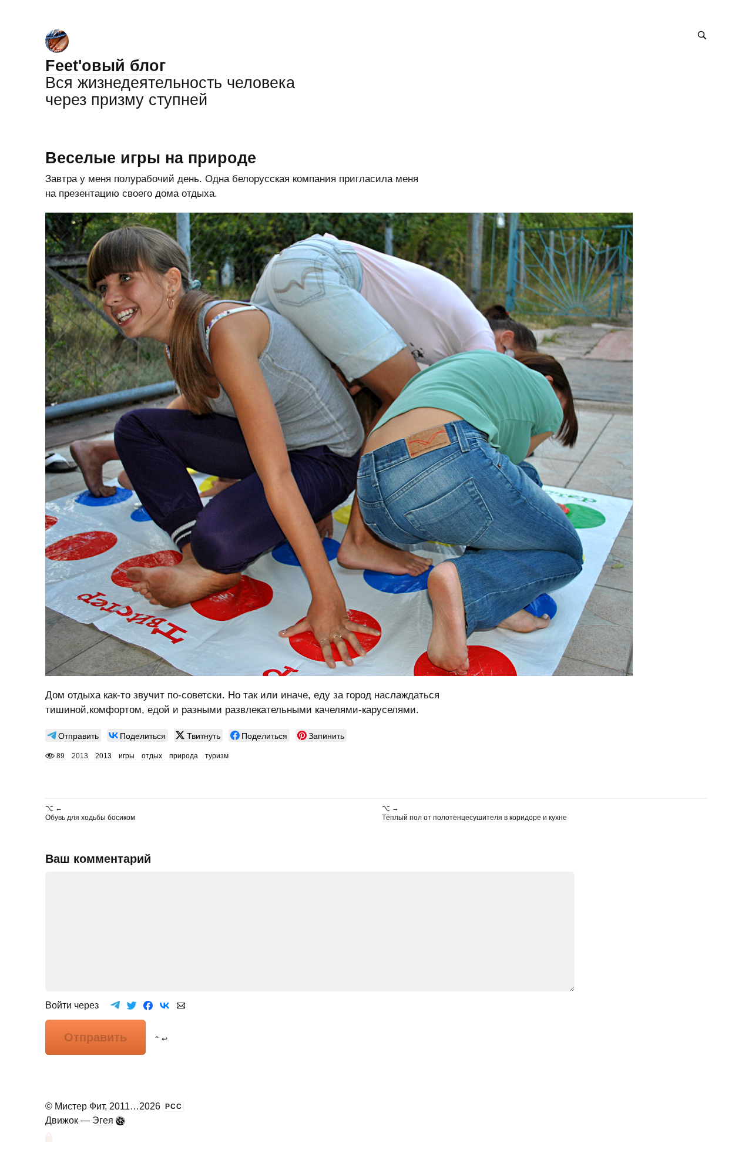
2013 (103, 756)
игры (127, 756)
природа (183, 756)
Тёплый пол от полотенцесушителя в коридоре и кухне (474, 817)
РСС (173, 1106)
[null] (73, 735)
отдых (152, 756)
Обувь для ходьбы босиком (90, 817)
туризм (217, 756)
